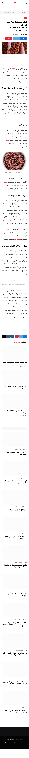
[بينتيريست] (8, 38)
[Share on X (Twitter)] (16, 38)
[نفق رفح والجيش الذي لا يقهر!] (14, 497)
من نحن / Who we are (8, 742)
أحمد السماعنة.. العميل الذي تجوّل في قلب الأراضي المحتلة (15, 682)
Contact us (21, 742)
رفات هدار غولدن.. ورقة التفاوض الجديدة (16, 412)
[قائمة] (26, 3)
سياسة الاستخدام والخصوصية (9, 744)
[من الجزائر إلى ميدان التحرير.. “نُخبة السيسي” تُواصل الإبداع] (14, 640)
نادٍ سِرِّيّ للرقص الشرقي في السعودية (17, 453)
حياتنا (16, 12)
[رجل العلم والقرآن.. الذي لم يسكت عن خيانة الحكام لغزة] (14, 698)
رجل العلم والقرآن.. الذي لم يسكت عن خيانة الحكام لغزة (15, 711)
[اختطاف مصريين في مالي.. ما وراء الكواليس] (14, 524)
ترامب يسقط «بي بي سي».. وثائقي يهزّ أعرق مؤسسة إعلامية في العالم (15, 624)
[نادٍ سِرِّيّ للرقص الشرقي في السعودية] (14, 439)
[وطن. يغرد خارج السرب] (14, 2)
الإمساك (6, 140)
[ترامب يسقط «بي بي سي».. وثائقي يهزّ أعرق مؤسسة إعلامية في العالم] (14, 610)
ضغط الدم (17, 239)
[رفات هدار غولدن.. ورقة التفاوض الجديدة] (14, 401)
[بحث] (2, 3)
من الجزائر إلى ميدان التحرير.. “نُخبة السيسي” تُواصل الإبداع (15, 654)
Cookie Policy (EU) (19, 744)
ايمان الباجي (24, 34)
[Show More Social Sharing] (3, 38)
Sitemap (15, 742)
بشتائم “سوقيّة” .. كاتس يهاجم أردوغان (16, 594)
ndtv (13, 69)
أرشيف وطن (19, 12)
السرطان (8, 223)
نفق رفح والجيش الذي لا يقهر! (16, 509)
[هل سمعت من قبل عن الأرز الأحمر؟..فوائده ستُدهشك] (14, 48)
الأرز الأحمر (24, 330)
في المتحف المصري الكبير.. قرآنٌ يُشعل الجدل (15, 363)
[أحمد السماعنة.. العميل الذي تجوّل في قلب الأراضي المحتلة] (14, 669)
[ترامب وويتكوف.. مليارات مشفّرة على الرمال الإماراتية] (14, 377)
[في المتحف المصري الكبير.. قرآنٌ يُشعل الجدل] (14, 352)
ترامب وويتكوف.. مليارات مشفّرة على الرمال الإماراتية (15, 387)
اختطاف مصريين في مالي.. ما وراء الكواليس (15, 537)
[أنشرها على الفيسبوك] (23, 38)
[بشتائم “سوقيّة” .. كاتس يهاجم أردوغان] (14, 581)
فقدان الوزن (16, 133)
